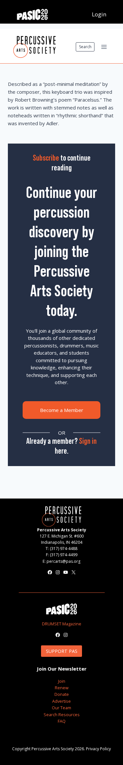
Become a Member (61, 410)
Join (61, 681)
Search (85, 46)
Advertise (61, 701)
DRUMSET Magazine (61, 624)
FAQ (62, 721)
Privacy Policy (98, 749)
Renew (62, 688)
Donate (61, 694)
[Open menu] (104, 47)
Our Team (61, 708)
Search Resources (62, 714)
